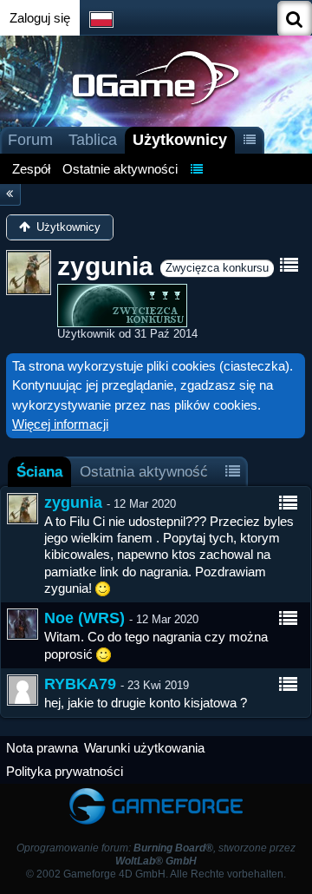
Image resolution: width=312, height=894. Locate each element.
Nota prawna (42, 747)
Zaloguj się (40, 17)
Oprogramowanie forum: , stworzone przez (156, 854)
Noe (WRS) (84, 618)
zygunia (73, 502)
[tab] (39, 472)
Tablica (92, 139)
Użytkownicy (180, 139)
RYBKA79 (80, 684)
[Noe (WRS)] (22, 624)
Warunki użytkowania (144, 747)
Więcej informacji (60, 424)
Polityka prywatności (64, 771)
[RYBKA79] (22, 690)
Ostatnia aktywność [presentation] (144, 471)
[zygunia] (22, 508)
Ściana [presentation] (39, 471)
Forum (30, 139)
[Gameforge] (156, 792)
